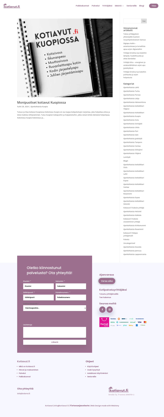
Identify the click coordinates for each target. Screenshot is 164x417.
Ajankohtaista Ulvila (131, 127)
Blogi (141, 5)
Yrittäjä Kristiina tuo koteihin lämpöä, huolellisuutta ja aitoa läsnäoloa (135, 56)
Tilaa (154, 6)
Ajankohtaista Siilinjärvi (132, 150)
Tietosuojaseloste (79, 405)
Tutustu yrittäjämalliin (108, 294)
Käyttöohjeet (93, 366)
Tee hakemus (105, 297)
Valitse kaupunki (31, 303)
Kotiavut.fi (23, 361)
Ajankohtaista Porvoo (131, 95)
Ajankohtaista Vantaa (132, 146)
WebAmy (115, 405)
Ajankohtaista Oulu (131, 120)
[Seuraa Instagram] (109, 309)
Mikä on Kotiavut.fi (27, 366)
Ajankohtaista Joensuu (132, 251)
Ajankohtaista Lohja (131, 98)
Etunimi (26, 281)
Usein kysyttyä (93, 370)
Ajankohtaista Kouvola (132, 247)
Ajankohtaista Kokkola (132, 215)
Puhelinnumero (62, 292)
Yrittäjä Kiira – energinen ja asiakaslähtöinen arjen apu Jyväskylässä (134, 65)
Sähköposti (28, 292)
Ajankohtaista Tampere (132, 142)
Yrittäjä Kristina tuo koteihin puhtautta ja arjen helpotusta (134, 75)
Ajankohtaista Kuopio (39, 106)
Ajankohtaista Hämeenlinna (134, 102)
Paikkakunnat (82, 5)
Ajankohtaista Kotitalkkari (133, 112)
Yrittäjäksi (107, 5)
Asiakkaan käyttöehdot (97, 373)
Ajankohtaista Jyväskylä (132, 138)
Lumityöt (126, 157)
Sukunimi (59, 281)
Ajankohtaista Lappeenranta (134, 254)
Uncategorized (129, 243)
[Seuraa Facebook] (102, 309)
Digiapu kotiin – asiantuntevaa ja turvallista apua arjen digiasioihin (134, 46)
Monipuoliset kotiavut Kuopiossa (41, 102)
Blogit (125, 161)
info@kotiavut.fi (23, 393)
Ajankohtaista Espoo (131, 197)
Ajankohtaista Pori (130, 131)
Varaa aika (107, 281)
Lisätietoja (27, 325)
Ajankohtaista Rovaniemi (133, 229)
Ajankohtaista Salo (130, 135)
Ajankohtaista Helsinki (132, 211)
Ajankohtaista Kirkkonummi (134, 225)
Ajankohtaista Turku (131, 91)
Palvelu (126, 239)
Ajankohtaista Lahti (131, 87)
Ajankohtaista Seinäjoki (132, 124)
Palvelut (96, 5)
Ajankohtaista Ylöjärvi (132, 153)
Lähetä (54, 342)
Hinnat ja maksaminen (28, 370)
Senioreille (132, 5)
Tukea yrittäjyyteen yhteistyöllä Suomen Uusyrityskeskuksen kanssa (134, 37)
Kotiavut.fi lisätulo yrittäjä (133, 208)
